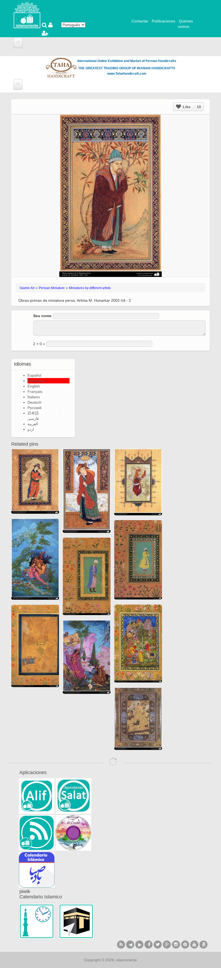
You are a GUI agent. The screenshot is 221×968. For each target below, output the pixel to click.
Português (36, 381)
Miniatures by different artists (90, 288)
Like (191, 107)
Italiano (33, 397)
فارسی (33, 418)
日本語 (33, 413)
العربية (32, 424)
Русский (34, 408)
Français (34, 391)
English (33, 386)
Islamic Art (27, 288)
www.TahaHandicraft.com (126, 73)
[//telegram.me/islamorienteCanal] (130, 944)
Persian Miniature (52, 288)
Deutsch (34, 402)
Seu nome (42, 316)
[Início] (26, 14)
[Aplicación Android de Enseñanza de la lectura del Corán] (36, 796)
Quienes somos (185, 24)
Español (34, 375)
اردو (30, 429)
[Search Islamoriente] (45, 25)
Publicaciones (163, 21)
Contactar (140, 21)
